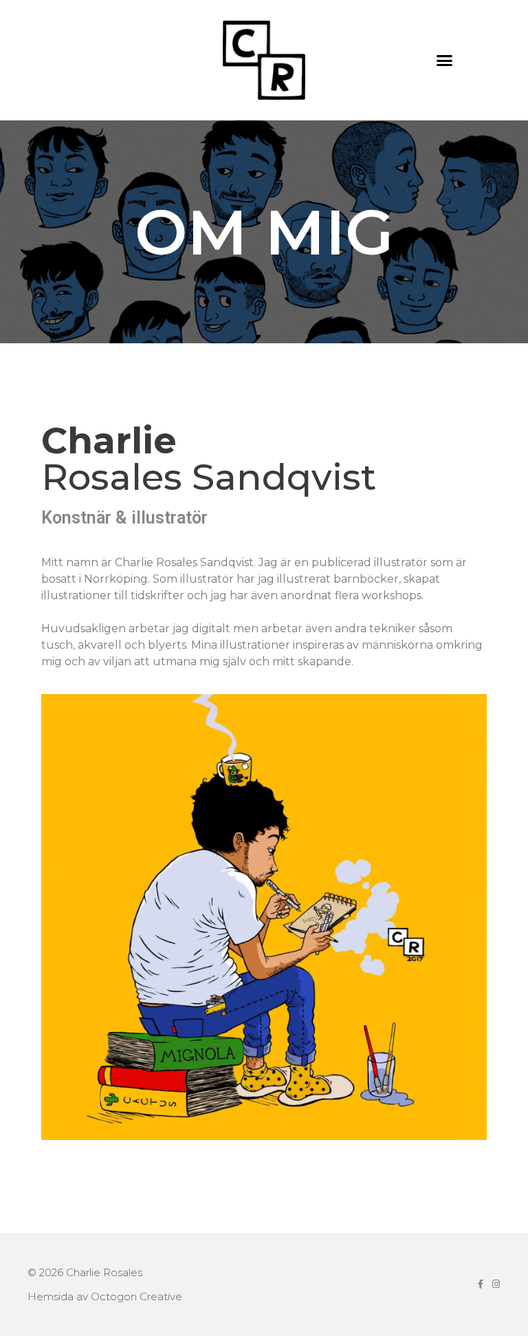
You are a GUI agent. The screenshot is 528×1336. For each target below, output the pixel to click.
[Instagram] (496, 1284)
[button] (445, 60)
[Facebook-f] (480, 1284)
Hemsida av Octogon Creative (105, 1296)
